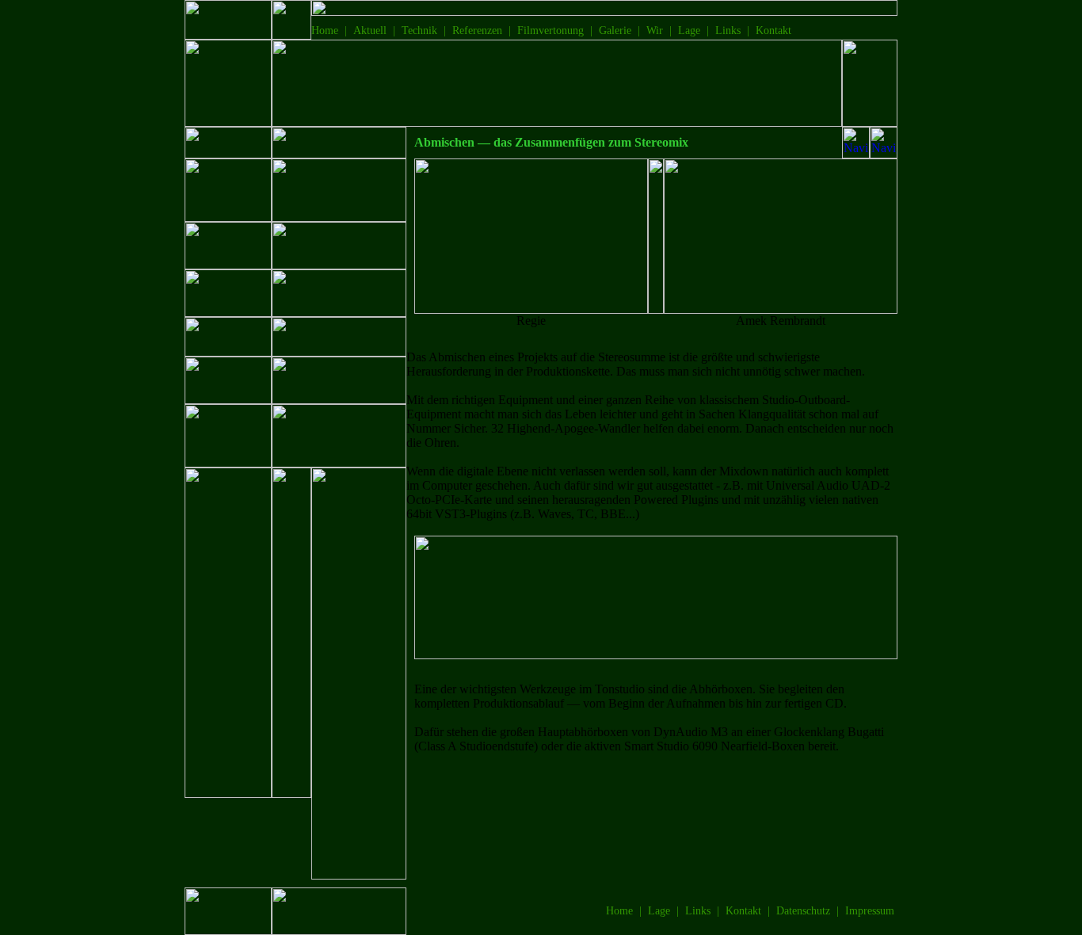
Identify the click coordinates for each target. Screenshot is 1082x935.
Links (728, 30)
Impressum (869, 911)
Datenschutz (803, 911)
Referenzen (477, 30)
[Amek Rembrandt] (780, 309)
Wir (654, 30)
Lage (689, 30)
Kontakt (773, 30)
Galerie (615, 30)
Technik (419, 30)
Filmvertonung (550, 30)
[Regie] (531, 309)
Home (324, 30)
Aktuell (370, 30)
